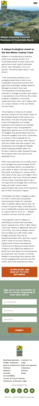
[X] (13, 390)
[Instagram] (19, 390)
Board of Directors (11, 365)
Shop (23, 373)
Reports (7, 370)
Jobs (23, 363)
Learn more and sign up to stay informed (19, 272)
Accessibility (9, 376)
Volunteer (25, 368)
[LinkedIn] (32, 390)
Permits (7, 373)
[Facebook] (7, 390)
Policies (6, 368)
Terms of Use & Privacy (14, 378)
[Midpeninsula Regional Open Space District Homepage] (4, 3)
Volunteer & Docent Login (15, 381)
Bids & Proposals (29, 365)
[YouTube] (25, 390)
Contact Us (26, 360)
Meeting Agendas (11, 360)
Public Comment (10, 363)
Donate (24, 370)
